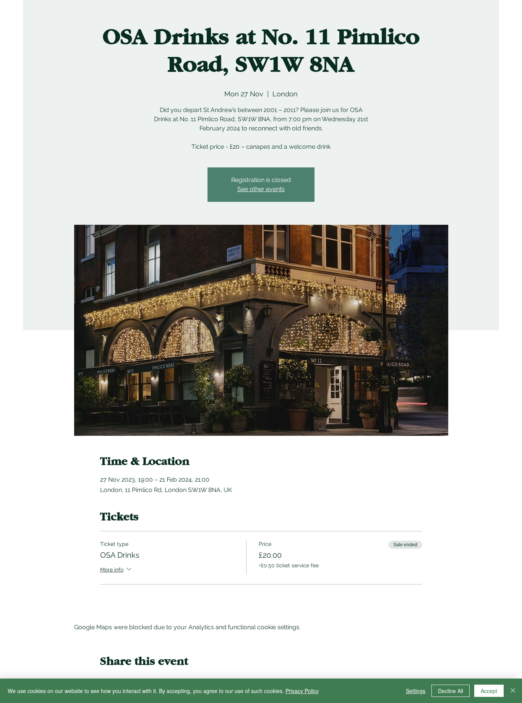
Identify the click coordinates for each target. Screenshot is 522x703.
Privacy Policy (302, 691)
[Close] (512, 691)
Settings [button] (415, 691)
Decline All (450, 691)
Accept (489, 691)
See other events (261, 189)
